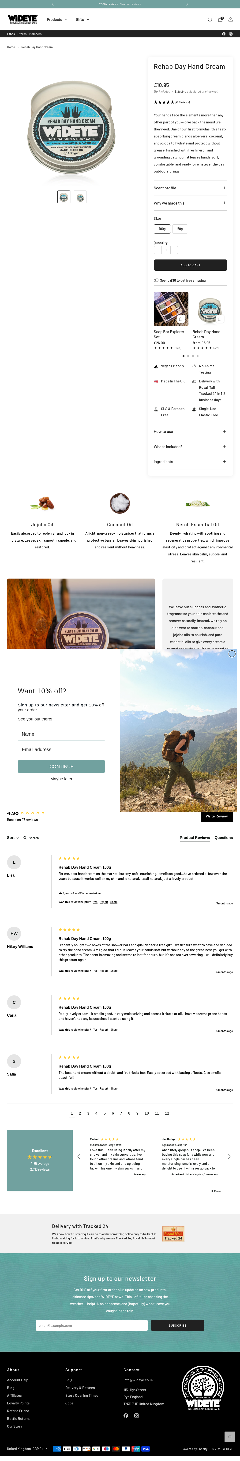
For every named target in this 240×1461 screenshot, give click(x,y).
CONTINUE (61, 766)
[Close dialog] (232, 654)
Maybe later (61, 779)
